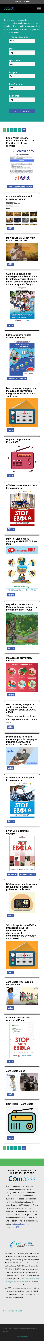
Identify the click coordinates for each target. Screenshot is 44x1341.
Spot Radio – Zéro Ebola (19, 1104)
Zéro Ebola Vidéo (15, 1071)
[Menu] (37, 8)
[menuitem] (18, 1)
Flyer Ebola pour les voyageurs (17, 832)
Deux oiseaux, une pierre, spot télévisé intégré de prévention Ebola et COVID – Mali (21, 708)
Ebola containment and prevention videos (19, 197)
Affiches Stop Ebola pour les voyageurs (20, 778)
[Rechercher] (31, 8)
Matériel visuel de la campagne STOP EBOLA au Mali (21, 541)
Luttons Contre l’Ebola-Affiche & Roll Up (19, 336)
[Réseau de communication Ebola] (9, 8)
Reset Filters (22, 111)
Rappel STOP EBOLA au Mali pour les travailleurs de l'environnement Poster (21, 607)
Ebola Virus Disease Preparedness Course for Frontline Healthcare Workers (20, 142)
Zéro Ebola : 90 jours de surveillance (19, 983)
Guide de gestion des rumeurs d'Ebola (18, 1019)
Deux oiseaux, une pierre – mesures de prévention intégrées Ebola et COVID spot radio (21, 392)
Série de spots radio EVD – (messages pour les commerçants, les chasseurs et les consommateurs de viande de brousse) (21, 932)
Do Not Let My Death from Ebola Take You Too (20, 239)
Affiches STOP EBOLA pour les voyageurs (21, 486)
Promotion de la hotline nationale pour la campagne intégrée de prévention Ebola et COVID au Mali (21, 740)
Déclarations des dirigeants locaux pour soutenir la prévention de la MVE (21, 887)
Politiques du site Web (12, 1311)
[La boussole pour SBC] (22, 1179)
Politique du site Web (22, 1336)
